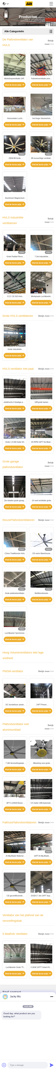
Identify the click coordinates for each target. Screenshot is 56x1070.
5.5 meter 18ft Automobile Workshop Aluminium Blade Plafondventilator (41, 803)
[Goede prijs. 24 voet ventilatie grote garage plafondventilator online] (41, 486)
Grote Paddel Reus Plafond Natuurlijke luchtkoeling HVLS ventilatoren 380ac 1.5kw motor (14, 256)
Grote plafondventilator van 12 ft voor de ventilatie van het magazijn (14, 593)
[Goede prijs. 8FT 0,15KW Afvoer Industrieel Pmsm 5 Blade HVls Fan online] (15, 789)
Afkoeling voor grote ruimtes (41, 763)
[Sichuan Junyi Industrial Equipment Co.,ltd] (29, 3)
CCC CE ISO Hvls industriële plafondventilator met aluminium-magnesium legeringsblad (14, 296)
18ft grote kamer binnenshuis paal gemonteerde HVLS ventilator (41, 402)
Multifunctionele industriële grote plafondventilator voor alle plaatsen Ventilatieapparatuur (41, 593)
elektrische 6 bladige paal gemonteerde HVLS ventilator (15, 402)
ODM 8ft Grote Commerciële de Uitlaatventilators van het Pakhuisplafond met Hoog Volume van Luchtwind (14, 158)
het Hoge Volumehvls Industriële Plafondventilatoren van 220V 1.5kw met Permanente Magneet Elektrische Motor (41, 118)
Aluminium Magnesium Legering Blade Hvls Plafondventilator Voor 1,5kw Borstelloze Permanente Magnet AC (15, 198)
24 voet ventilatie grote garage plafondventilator (41, 500)
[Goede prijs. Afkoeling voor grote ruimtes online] (41, 749)
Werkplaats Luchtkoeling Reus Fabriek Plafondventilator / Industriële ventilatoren (41, 296)
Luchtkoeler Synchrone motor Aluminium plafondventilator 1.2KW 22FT (15, 633)
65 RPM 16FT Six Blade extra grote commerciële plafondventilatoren (41, 442)
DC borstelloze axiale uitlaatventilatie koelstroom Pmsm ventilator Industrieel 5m (15, 705)
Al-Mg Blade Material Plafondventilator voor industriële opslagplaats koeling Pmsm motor (15, 856)
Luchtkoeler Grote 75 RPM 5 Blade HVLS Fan (15, 967)
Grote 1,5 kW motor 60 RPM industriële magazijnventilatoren (14, 442)
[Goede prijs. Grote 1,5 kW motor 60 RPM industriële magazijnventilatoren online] (15, 428)
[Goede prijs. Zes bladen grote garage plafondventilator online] (15, 487)
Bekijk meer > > (46, 316)
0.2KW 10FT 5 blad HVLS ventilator (41, 967)
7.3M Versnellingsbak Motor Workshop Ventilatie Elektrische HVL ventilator (15, 763)
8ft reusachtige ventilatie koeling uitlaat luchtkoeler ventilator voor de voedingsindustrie (41, 158)
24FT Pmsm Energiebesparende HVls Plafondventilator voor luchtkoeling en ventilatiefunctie (41, 705)
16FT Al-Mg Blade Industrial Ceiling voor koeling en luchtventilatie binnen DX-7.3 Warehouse (41, 856)
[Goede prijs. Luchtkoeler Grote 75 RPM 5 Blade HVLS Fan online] (15, 953)
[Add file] (4, 1065)
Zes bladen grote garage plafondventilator (14, 500)
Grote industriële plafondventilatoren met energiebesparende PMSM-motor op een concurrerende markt (15, 349)
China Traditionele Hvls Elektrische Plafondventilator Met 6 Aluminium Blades (15, 553)
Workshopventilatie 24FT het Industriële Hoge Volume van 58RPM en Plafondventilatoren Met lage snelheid (14, 78)
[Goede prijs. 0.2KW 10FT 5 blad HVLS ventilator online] (41, 953)
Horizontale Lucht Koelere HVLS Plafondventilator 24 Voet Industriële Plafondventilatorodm (14, 118)
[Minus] (52, 996)
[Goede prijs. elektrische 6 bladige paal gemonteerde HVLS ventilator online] (15, 388)
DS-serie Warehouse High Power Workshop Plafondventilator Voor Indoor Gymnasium (41, 553)
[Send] (51, 1065)
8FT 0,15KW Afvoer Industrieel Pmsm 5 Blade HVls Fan (15, 803)
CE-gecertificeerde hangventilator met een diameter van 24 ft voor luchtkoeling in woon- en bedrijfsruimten (14, 896)
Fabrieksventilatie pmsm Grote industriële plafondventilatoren (41, 78)
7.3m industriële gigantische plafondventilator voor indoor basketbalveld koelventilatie (41, 256)
